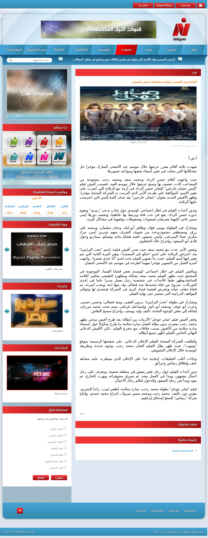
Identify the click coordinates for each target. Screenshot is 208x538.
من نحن (185, 5)
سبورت (126, 49)
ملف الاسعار (56, 454)
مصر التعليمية (36, 49)
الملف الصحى (56, 435)
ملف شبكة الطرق (54, 461)
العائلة (59, 49)
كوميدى (104, 49)
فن (194, 72)
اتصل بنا (143, 5)
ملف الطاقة (57, 448)
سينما (171, 49)
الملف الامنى (56, 429)
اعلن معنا (157, 510)
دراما (148, 49)
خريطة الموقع (164, 5)
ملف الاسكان (56, 467)
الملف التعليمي (55, 442)
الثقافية (81, 49)
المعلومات (14, 49)
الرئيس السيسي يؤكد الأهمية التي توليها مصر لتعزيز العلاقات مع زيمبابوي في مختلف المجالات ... (133, 59)
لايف (194, 49)
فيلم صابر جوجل (182, 450)
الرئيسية (189, 510)
